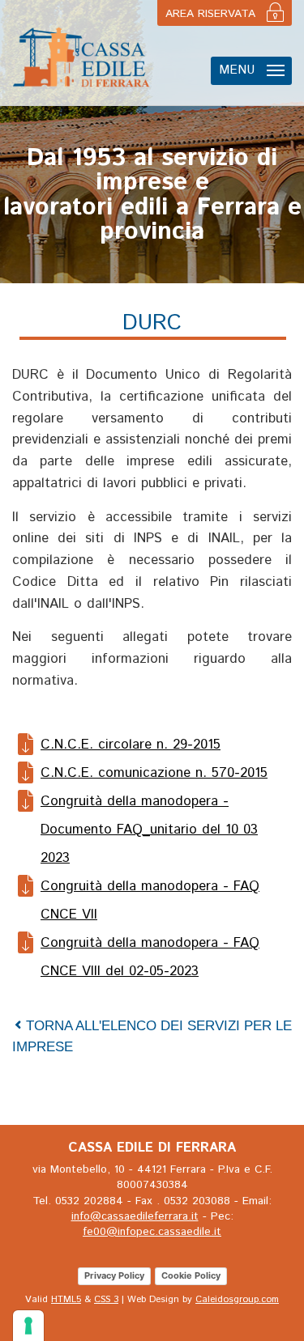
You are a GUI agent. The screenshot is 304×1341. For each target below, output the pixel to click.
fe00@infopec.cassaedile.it (152, 1232)
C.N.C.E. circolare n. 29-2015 (131, 744)
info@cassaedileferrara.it (135, 1216)
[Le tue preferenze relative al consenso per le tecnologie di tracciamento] (28, 1325)
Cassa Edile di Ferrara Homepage (81, 56)
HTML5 (66, 1299)
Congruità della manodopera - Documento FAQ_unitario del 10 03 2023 (149, 829)
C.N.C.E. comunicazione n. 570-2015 (154, 773)
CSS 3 (106, 1299)
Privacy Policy (114, 1275)
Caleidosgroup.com (237, 1299)
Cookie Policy (191, 1275)
